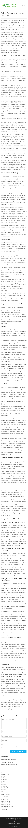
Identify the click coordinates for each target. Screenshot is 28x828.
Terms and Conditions (13, 819)
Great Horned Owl (5, 797)
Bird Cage (3, 776)
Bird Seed (3, 781)
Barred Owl (3, 772)
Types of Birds (4, 809)
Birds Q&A (3, 789)
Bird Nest (3, 777)
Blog (2, 791)
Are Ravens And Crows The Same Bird (9, 764)
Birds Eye (3, 782)
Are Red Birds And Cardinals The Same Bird (10, 766)
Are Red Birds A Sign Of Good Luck (8, 759)
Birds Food (3, 784)
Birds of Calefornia (5, 786)
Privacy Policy (18, 818)
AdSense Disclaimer (10, 818)
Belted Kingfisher (5, 774)
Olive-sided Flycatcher (6, 802)
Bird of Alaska (4, 779)
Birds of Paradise (5, 787)
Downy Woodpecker (5, 794)
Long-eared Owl (4, 799)
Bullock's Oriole (4, 792)
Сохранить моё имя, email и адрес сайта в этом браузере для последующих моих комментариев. (13, 746)
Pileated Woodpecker (6, 804)
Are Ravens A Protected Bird (7, 762)
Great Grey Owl (4, 796)
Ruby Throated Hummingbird (7, 806)
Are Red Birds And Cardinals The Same (9, 761)
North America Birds (5, 801)
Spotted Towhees (5, 807)
